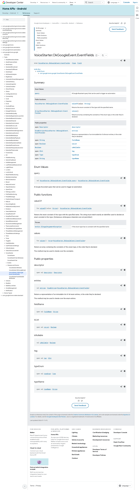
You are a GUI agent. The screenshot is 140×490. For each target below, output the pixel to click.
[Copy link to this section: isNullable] (45, 335)
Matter (32, 432)
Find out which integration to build (39, 468)
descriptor (76, 127)
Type (41, 155)
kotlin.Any (37, 69)
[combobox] (94, 2)
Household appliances (79, 447)
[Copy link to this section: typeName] (46, 382)
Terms (32, 486)
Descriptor (43, 127)
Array (37, 111)
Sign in (135, 2)
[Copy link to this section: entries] (43, 281)
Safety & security (78, 440)
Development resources (101, 440)
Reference (26, 13)
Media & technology (79, 443)
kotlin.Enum (41, 71)
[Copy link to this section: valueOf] (44, 201)
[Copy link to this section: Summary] (46, 83)
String (87, 104)
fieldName (76, 140)
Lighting (74, 432)
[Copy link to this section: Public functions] (54, 195)
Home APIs (55, 23)
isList (74, 144)
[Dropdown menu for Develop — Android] (18, 13)
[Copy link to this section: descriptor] (46, 265)
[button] (13, 26)
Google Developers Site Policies (56, 416)
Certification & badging (101, 432)
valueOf (75, 104)
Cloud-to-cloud (35, 448)
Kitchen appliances (78, 451)
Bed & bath (75, 454)
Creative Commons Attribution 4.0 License (85, 414)
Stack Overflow (119, 442)
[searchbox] (13, 19)
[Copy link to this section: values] (42, 233)
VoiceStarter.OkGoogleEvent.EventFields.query (58, 181)
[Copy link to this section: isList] (41, 320)
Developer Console (120, 432)
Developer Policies (99, 455)
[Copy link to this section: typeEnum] (46, 366)
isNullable (76, 147)
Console (126, 2)
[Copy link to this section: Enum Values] (50, 167)
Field (79, 63)
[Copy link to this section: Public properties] (55, 259)
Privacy (38, 486)
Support (36, 13)
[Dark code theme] (124, 60)
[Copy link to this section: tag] (39, 351)
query (37, 93)
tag (73, 151)
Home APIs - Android (14, 8)
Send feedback (118, 29)
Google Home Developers (42, 23)
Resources (44, 2)
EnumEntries (39, 131)
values (74, 111)
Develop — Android (9, 13)
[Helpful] (121, 23)
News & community (58, 2)
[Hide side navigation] (25, 486)
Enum (74, 63)
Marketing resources (100, 436)
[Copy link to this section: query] (42, 173)
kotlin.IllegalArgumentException (48, 227)
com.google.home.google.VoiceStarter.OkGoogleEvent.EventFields (61, 73)
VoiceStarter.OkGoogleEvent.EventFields (54, 63)
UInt (41, 151)
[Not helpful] (124, 23)
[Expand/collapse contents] (45, 28)
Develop (33, 2)
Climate (74, 436)
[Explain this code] (121, 60)
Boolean (42, 144)
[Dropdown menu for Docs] (75, 2)
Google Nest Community (122, 446)
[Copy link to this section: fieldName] (46, 304)
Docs (71, 2)
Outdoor (75, 458)
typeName (75, 158)
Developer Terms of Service (100, 450)
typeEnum (75, 155)
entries (75, 131)
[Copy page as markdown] (103, 55)
